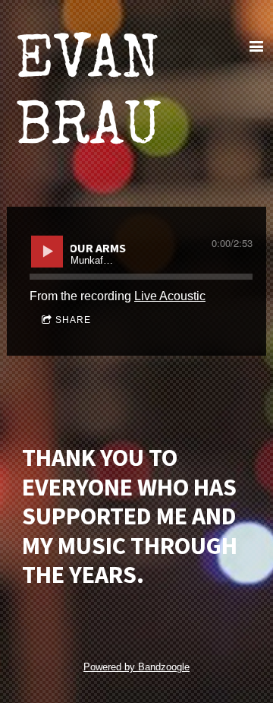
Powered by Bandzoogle (136, 667)
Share (73, 320)
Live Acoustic (170, 296)
